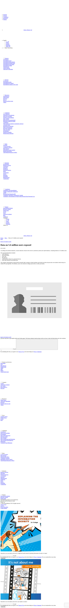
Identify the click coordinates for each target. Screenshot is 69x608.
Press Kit (2, 388)
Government (3, 475)
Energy (2, 482)
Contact (2, 383)
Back (2, 239)
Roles (6, 144)
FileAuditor (3, 363)
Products (5, 14)
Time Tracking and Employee (7, 440)
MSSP (2, 370)
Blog (4, 215)
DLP (2, 364)
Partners (5, 19)
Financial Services (4, 474)
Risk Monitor (3, 365)
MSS (2, 369)
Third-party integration (5, 401)
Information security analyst (6, 459)
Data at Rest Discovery (5, 435)
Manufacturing (4, 478)
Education (3, 473)
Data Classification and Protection (8, 439)
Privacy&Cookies (4, 507)
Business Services (4, 472)
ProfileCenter (3, 367)
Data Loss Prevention (5, 433)
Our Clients (3, 386)
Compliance (5, 17)
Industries (7, 162)
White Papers (3, 400)
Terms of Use (21, 351)
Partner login (3, 498)
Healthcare (3, 479)
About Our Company (5, 384)
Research (2, 402)
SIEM (2, 368)
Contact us (5, 216)
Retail (2, 480)
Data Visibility (4, 438)
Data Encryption (4, 436)
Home (2, 238)
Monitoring (3, 441)
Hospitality (3, 483)
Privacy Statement (37, 351)
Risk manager (3, 455)
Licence (2, 505)
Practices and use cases (5, 403)
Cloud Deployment (5, 371)
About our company (7, 214)
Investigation (3, 434)
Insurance (3, 477)
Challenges (7, 112)
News (4, 213)
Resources (5, 18)
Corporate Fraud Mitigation (6, 442)
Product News (4, 417)
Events (4, 211)
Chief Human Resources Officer (7, 460)
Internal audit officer (5, 457)
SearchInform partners (5, 496)
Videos (2, 405)
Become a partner (4, 497)
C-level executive (4, 454)
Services (5, 15)
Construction (3, 484)
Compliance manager (5, 458)
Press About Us (4, 387)
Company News (4, 416)
